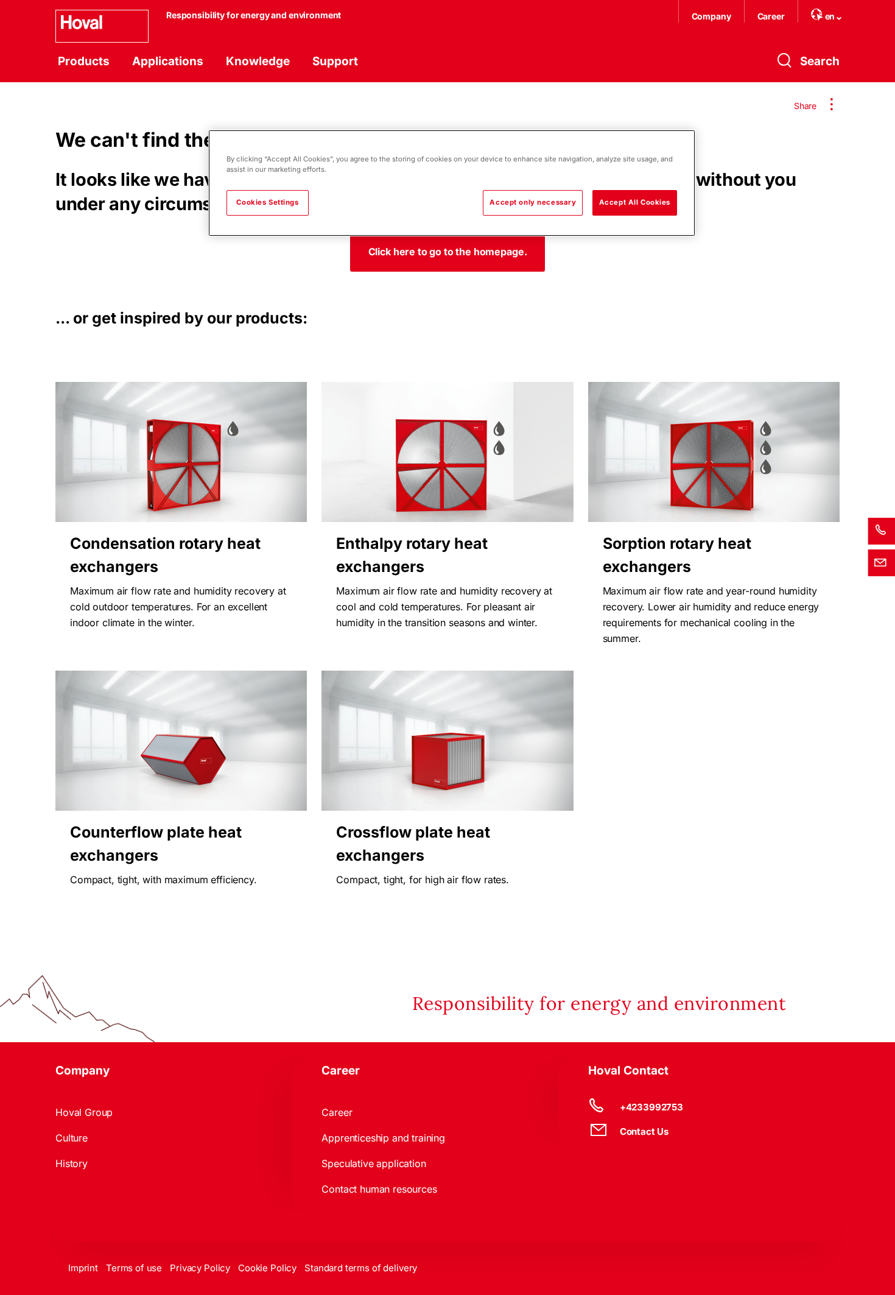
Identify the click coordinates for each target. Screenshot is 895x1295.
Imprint (83, 1268)
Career (771, 16)
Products (84, 61)
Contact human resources (379, 1189)
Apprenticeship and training (383, 1138)
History (71, 1163)
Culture (71, 1138)
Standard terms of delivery (360, 1268)
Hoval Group (84, 1112)
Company (711, 16)
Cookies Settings (267, 202)
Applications (167, 61)
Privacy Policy (200, 1268)
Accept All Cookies (634, 202)
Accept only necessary (533, 202)
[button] (447, 251)
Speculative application (373, 1163)
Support (335, 61)
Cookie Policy (267, 1268)
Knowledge (258, 61)
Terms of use (134, 1268)
